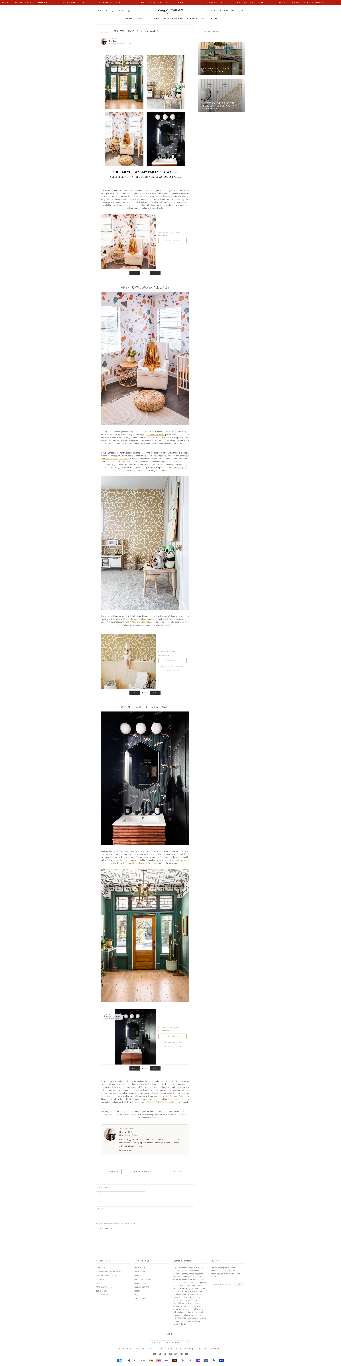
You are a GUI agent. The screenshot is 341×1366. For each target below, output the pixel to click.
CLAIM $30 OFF (137, 694)
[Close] (234, 654)
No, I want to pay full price (137, 704)
